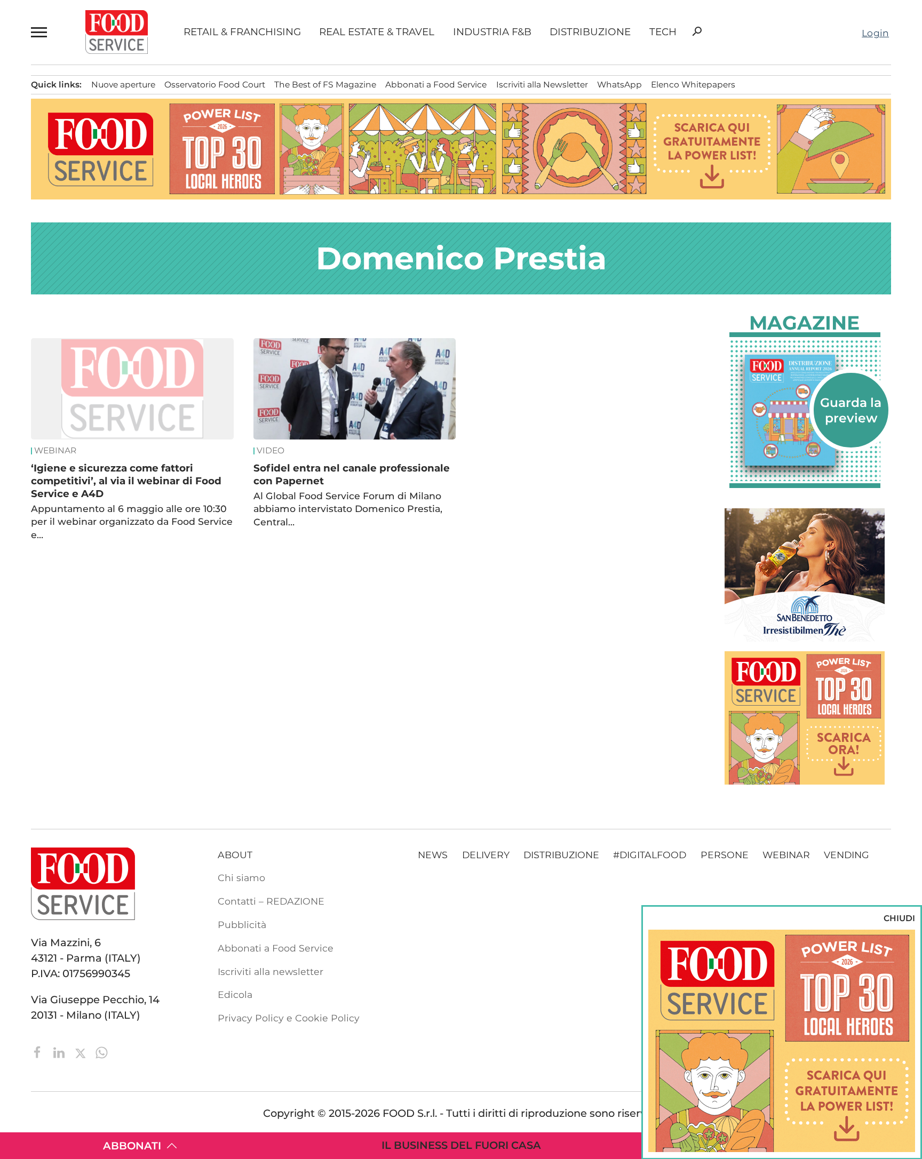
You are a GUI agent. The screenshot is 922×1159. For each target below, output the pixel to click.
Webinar (55, 450)
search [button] (696, 31)
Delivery (486, 854)
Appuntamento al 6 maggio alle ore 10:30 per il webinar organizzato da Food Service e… (132, 521)
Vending (846, 854)
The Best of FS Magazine (325, 84)
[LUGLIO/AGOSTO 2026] (805, 410)
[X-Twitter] (82, 1051)
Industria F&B (492, 32)
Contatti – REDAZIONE (271, 901)
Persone (725, 854)
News (433, 854)
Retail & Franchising (242, 32)
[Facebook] (39, 1051)
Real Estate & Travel (376, 32)
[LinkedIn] (60, 1051)
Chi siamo (241, 877)
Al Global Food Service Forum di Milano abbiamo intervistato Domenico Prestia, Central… (347, 508)
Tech (663, 32)
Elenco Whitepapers (693, 84)
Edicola (235, 994)
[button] (40, 32)
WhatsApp (619, 84)
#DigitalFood (649, 854)
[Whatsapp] (101, 1051)
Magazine (804, 322)
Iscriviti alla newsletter (270, 971)
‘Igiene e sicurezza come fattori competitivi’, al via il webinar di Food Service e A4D (126, 481)
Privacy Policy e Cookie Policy (289, 1018)
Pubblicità (242, 924)
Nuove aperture (123, 84)
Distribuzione (590, 32)
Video (270, 450)
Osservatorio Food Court (214, 84)
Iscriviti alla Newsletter (542, 84)
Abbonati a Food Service (436, 84)
